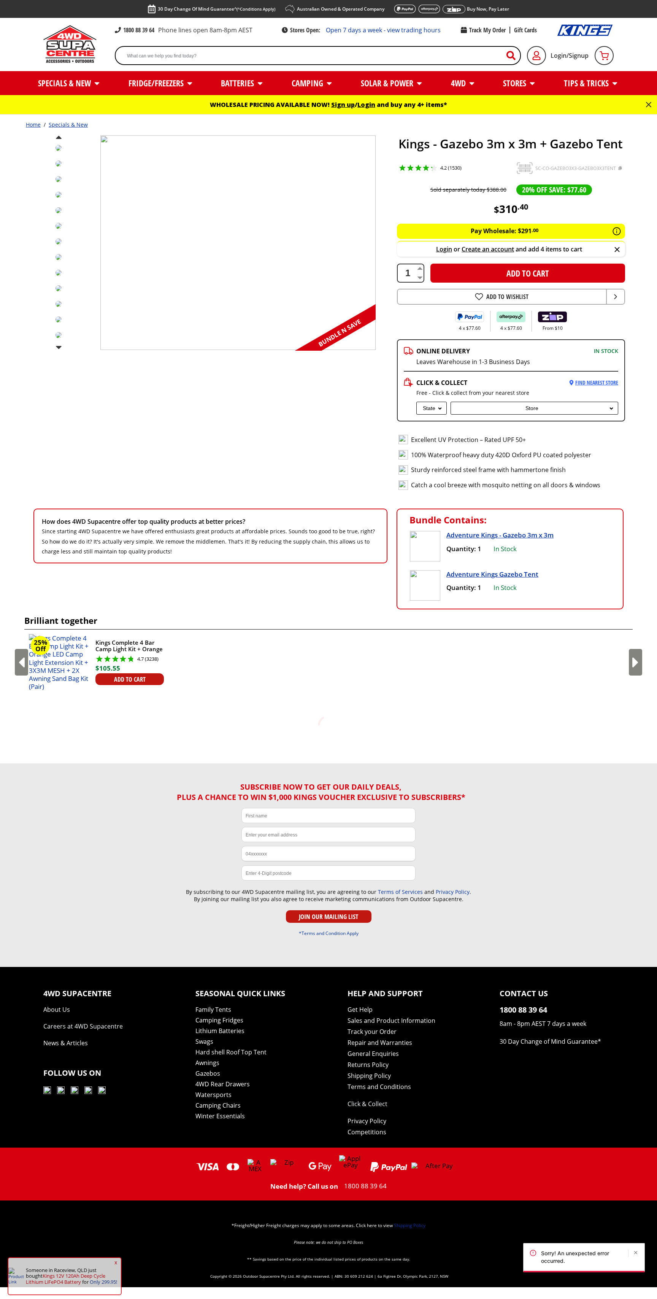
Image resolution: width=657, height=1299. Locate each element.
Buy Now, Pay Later (488, 9)
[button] (524, 168)
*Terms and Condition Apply (329, 933)
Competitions (367, 1132)
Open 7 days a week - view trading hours (383, 30)
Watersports (213, 1095)
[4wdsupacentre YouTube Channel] (47, 1091)
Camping (308, 83)
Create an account (488, 249)
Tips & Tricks (587, 83)
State (429, 408)
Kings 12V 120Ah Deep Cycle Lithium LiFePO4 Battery (65, 1278)
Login (366, 104)
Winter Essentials (220, 1116)
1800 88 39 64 (138, 30)
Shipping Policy (369, 1076)
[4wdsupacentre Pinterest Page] (102, 1091)
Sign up (343, 104)
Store (531, 408)
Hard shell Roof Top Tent (231, 1052)
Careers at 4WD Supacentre (83, 1026)
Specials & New (65, 83)
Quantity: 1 (463, 548)
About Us (56, 1009)
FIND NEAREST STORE (596, 382)
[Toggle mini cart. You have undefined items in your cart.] (604, 55)
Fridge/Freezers (157, 83)
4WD (459, 83)
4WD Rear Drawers (222, 1084)
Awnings (207, 1063)
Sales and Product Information (391, 1020)
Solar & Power (388, 83)
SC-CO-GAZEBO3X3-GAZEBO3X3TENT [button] (575, 168)
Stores (515, 83)
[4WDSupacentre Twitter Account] (88, 1091)
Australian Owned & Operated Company (340, 9)
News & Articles (65, 1043)
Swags (204, 1041)
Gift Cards (525, 30)
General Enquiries (373, 1053)
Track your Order (372, 1031)
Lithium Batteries (219, 1031)
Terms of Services (400, 891)
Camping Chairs (218, 1105)
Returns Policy (368, 1065)
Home (33, 124)
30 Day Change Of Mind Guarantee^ (216, 9)
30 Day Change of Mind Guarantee (549, 1041)
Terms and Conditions (379, 1087)
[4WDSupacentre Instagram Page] (74, 1091)
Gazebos (207, 1073)
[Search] (514, 55)
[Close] (617, 250)
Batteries (238, 83)
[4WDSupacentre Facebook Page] (61, 1091)
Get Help (360, 1009)
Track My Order (487, 30)
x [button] (115, 1262)
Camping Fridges (219, 1020)
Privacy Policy (453, 891)
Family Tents (213, 1009)
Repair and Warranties (380, 1042)
